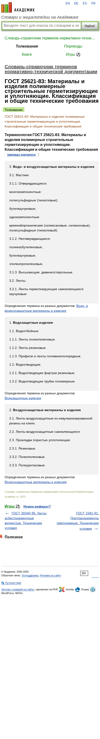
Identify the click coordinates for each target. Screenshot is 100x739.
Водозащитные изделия (23, 398)
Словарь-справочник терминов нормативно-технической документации (50, 38)
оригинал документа (21, 154)
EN (68, 3)
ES (85, 3)
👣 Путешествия (11, 582)
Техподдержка (30, 575)
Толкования (27, 46)
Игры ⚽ (73, 54)
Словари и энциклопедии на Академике (39, 17)
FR (93, 3)
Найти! (90, 26)
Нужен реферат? (37, 506)
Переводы (73, 46)
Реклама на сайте (50, 575)
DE (76, 3)
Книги (27, 54)
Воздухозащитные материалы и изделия (36, 482)
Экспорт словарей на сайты (17, 589)
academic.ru (18, 7)
